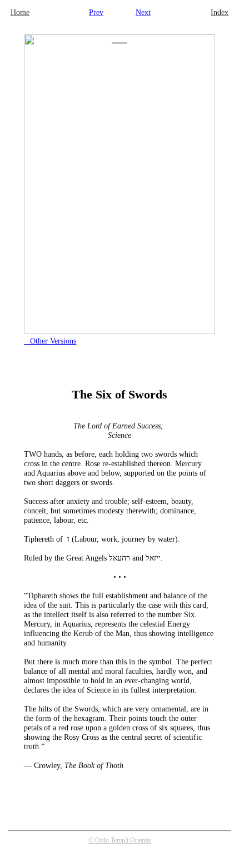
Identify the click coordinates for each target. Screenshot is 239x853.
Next (143, 12)
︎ (119, 34)
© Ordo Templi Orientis (119, 840)
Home (20, 12)
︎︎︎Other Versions (50, 340)
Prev (96, 12)
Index (219, 12)
